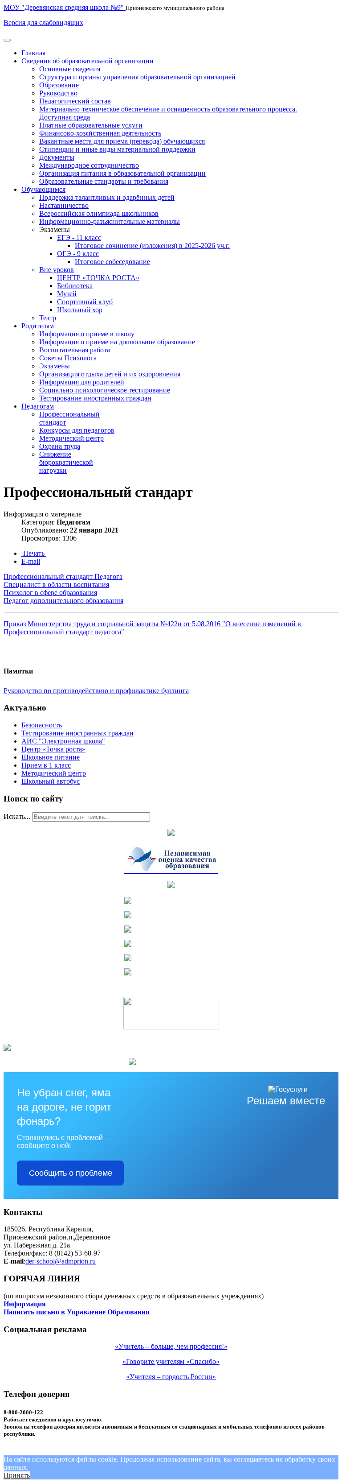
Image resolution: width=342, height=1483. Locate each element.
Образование (59, 85)
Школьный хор (79, 310)
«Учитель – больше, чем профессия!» (171, 1346)
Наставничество (64, 205)
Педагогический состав (75, 101)
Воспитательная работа (74, 350)
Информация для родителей (81, 382)
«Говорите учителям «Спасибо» (171, 1361)
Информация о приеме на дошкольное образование (117, 342)
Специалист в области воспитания (56, 584)
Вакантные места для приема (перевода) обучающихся (122, 141)
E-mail (30, 561)
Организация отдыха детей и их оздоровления (109, 374)
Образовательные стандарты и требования (103, 181)
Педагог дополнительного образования (63, 600)
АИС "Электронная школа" (63, 741)
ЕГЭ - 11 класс (79, 237)
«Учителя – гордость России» (171, 1376)
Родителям (37, 326)
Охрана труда (59, 446)
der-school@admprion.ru (60, 1261)
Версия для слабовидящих (43, 22)
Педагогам (37, 406)
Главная (33, 53)
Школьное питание (50, 757)
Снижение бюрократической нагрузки (66, 462)
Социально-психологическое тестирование (104, 390)
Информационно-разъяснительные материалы (109, 221)
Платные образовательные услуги (90, 125)
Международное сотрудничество (89, 165)
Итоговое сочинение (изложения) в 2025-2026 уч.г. (152, 245)
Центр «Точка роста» (53, 749)
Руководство (58, 93)
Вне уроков (56, 269)
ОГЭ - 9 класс (78, 253)
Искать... (17, 816)
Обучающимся (43, 189)
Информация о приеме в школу (86, 334)
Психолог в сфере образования (50, 592)
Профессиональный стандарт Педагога (63, 576)
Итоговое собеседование (112, 261)
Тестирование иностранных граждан (95, 398)
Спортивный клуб (85, 302)
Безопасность (41, 725)
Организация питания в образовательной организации (122, 173)
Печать (33, 553)
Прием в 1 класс (46, 765)
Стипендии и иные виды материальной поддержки (117, 149)
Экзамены (54, 366)
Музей (67, 293)
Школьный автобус (50, 781)
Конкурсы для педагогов (76, 430)
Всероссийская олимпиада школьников (99, 213)
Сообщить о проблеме (70, 1173)
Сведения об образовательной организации (87, 61)
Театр (47, 318)
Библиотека (75, 285)
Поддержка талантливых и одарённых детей (107, 197)
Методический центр (71, 438)
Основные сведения (69, 69)
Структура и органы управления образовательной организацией (137, 77)
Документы (56, 157)
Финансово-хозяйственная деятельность (100, 133)
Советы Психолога (68, 358)
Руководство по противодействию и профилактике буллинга (96, 690)
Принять (17, 1475)
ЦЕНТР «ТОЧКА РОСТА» (98, 277)
